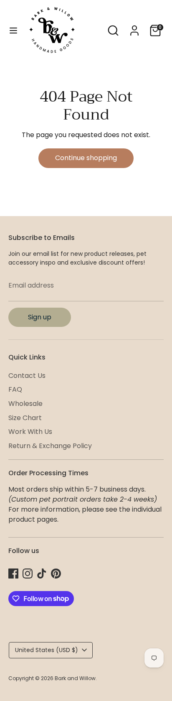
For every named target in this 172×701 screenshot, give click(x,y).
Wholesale (25, 403)
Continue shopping (86, 158)
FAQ (15, 389)
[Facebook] (13, 573)
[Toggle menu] (13, 30)
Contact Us (27, 375)
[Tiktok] (42, 573)
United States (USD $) (46, 650)
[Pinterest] (56, 573)
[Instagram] (28, 573)
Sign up (39, 317)
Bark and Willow (75, 678)
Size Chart (25, 418)
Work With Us (30, 431)
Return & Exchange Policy (50, 446)
